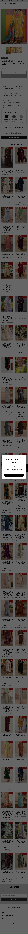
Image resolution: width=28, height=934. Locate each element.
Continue (14, 475)
